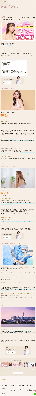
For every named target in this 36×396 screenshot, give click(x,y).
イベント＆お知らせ (21, 385)
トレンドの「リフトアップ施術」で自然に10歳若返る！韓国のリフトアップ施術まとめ (29, 369)
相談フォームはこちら (10, 352)
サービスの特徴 (12, 385)
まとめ (2, 73)
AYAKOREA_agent (4, 385)
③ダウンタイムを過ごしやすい (6, 65)
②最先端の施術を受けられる (6, 64)
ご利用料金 (11, 388)
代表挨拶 (20, 386)
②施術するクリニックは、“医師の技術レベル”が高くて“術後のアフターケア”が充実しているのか (14, 72)
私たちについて (20, 384)
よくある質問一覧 (29, 388)
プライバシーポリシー (30, 389)
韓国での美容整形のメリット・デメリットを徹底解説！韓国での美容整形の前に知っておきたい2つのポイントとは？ (18, 18)
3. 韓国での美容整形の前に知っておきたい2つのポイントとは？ (9, 70)
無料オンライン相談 (29, 385)
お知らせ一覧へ (18, 373)
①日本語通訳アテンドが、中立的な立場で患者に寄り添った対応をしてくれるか (12, 71)
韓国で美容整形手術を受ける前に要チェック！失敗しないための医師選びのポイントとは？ (6, 369)
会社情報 (20, 389)
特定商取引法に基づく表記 (30, 390)
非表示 (15, 60)
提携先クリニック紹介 (13, 390)
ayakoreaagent (4, 388)
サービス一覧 (11, 389)
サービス (10, 384)
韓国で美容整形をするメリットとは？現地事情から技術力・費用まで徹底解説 (18, 369)
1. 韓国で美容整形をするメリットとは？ (6, 62)
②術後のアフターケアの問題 (6, 69)
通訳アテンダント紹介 (21, 388)
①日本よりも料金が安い (5, 63)
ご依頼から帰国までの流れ (13, 386)
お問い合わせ (29, 384)
